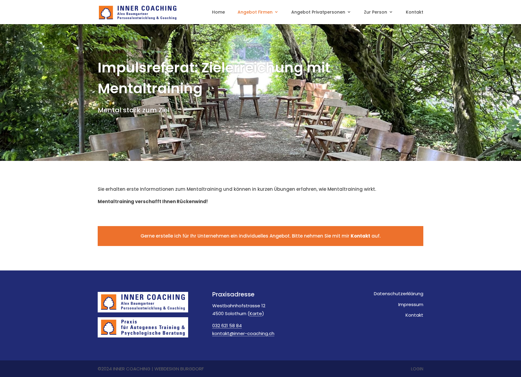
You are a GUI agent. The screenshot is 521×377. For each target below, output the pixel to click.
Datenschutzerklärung (398, 293)
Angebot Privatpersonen (318, 12)
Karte (256, 313)
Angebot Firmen (255, 12)
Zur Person (375, 12)
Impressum (410, 304)
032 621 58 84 (227, 325)
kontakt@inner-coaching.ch (243, 333)
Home (218, 12)
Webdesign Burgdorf (179, 369)
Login (417, 369)
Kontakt (414, 12)
